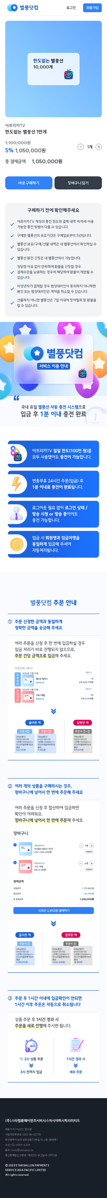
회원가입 (92, 7)
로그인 (71, 7)
